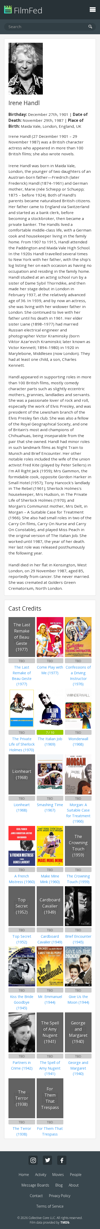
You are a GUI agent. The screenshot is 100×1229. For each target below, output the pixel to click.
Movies (58, 1174)
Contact (36, 1195)
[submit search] (90, 26)
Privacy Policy (59, 1195)
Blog (59, 1185)
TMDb (64, 1222)
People (76, 1174)
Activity (40, 1174)
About (74, 1185)
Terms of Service (50, 1206)
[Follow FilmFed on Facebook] (61, 1160)
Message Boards (35, 1185)
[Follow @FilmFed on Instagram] (33, 1160)
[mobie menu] (92, 9)
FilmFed (27, 10)
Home (24, 1174)
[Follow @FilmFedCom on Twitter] (47, 1160)
